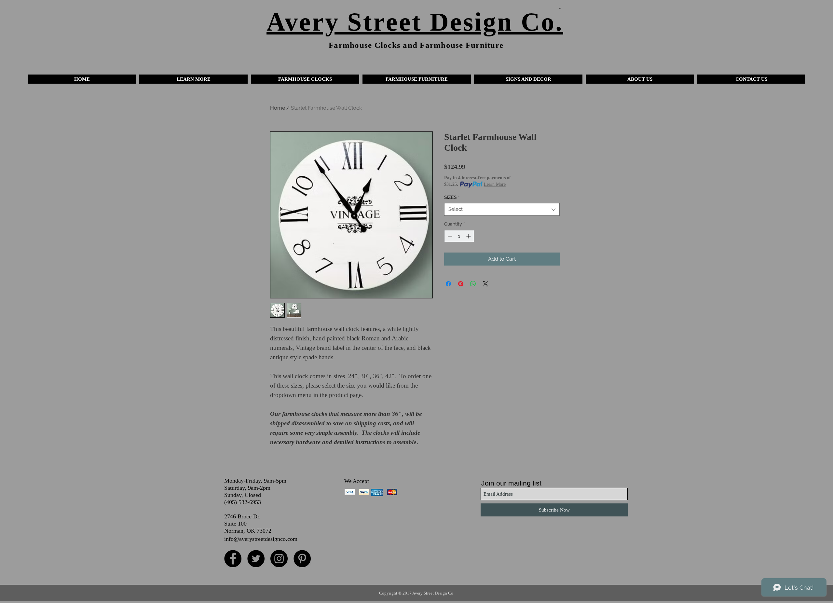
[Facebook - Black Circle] (232, 558)
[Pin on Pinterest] (461, 284)
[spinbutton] (459, 236)
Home (277, 108)
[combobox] (502, 209)
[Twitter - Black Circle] (256, 558)
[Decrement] (449, 236)
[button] (193, 79)
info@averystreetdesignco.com (260, 539)
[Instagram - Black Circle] (279, 558)
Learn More (495, 184)
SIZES (452, 197)
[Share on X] (485, 284)
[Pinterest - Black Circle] (302, 558)
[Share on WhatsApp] (473, 284)
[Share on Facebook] (448, 284)
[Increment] (469, 236)
